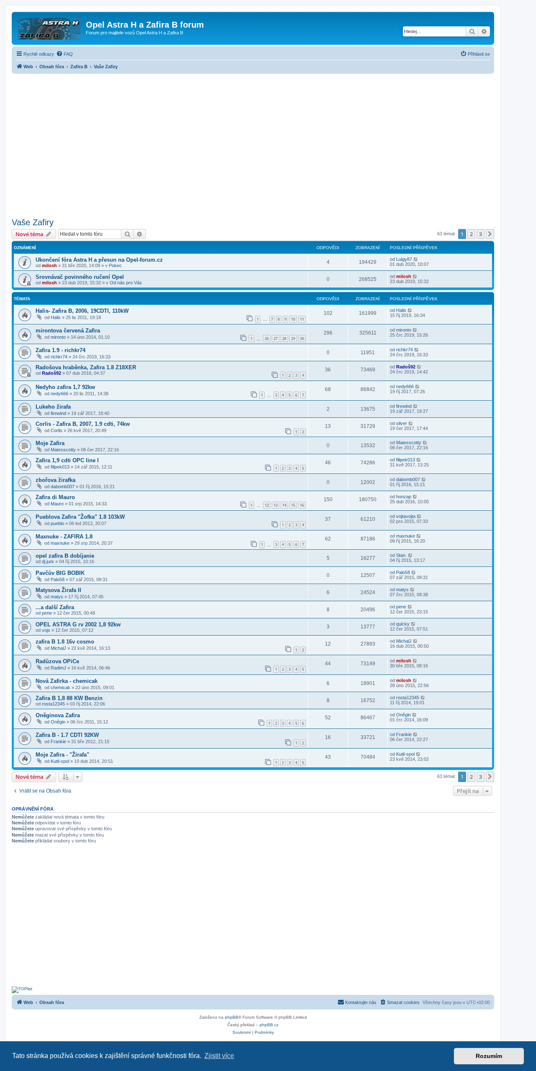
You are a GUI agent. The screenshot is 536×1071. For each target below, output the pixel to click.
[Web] (50, 27)
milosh (49, 265)
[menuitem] (64, 54)
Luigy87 (404, 259)
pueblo (57, 523)
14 (284, 505)
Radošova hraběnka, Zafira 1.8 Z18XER (86, 367)
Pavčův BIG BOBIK (60, 573)
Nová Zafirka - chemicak (67, 681)
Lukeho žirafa (53, 407)
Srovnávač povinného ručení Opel (80, 277)
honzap (403, 496)
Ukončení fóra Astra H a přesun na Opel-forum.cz (99, 260)
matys (57, 596)
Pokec (115, 265)
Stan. (401, 555)
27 (275, 338)
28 (284, 338)
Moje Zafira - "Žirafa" (62, 755)
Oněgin (58, 721)
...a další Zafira (55, 607)
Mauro (57, 503)
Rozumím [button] (489, 1056)
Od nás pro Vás (126, 282)
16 (302, 505)
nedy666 (59, 393)
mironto (58, 337)
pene (47, 612)
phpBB (231, 1017)
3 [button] (480, 234)
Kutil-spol (60, 761)
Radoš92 (51, 373)
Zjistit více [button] (219, 1055)
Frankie (58, 741)
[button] (490, 234)
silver (401, 423)
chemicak (60, 687)
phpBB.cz (269, 1024)
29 (293, 338)
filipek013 (60, 466)
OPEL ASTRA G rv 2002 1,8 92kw (78, 624)
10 (293, 319)
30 (302, 338)
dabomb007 (63, 486)
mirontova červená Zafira (68, 330)
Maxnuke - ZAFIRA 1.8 (64, 536)
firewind (58, 413)
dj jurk (48, 561)
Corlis (56, 430)
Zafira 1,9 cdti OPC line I (67, 460)
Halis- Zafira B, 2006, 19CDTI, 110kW (82, 311)
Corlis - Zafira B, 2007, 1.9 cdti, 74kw (83, 424)
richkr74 (59, 356)
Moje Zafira (50, 443)
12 (267, 505)
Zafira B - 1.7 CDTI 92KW (67, 735)
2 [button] (471, 234)
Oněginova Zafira (58, 715)
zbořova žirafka (55, 480)
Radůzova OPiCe (57, 661)
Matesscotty (63, 449)
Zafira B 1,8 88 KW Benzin (69, 698)
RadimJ (58, 667)
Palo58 (57, 579)
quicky (403, 623)
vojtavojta (405, 516)
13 (275, 505)
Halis (56, 317)
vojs (46, 630)
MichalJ (58, 648)
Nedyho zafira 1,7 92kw (65, 387)
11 (302, 319)
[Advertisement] (253, 143)
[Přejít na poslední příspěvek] (416, 259)
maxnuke (60, 543)
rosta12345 (53, 703)
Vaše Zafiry (33, 222)
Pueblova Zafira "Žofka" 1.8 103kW (80, 517)
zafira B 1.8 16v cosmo (65, 641)
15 (293, 505)
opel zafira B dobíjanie (65, 556)
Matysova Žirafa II (58, 590)
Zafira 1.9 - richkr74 (60, 350)
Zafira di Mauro (55, 497)
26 (267, 338)
